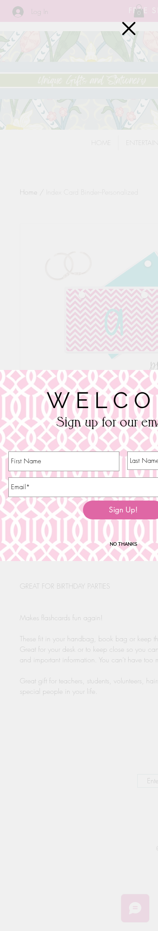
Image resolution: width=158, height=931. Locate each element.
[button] (129, 28)
